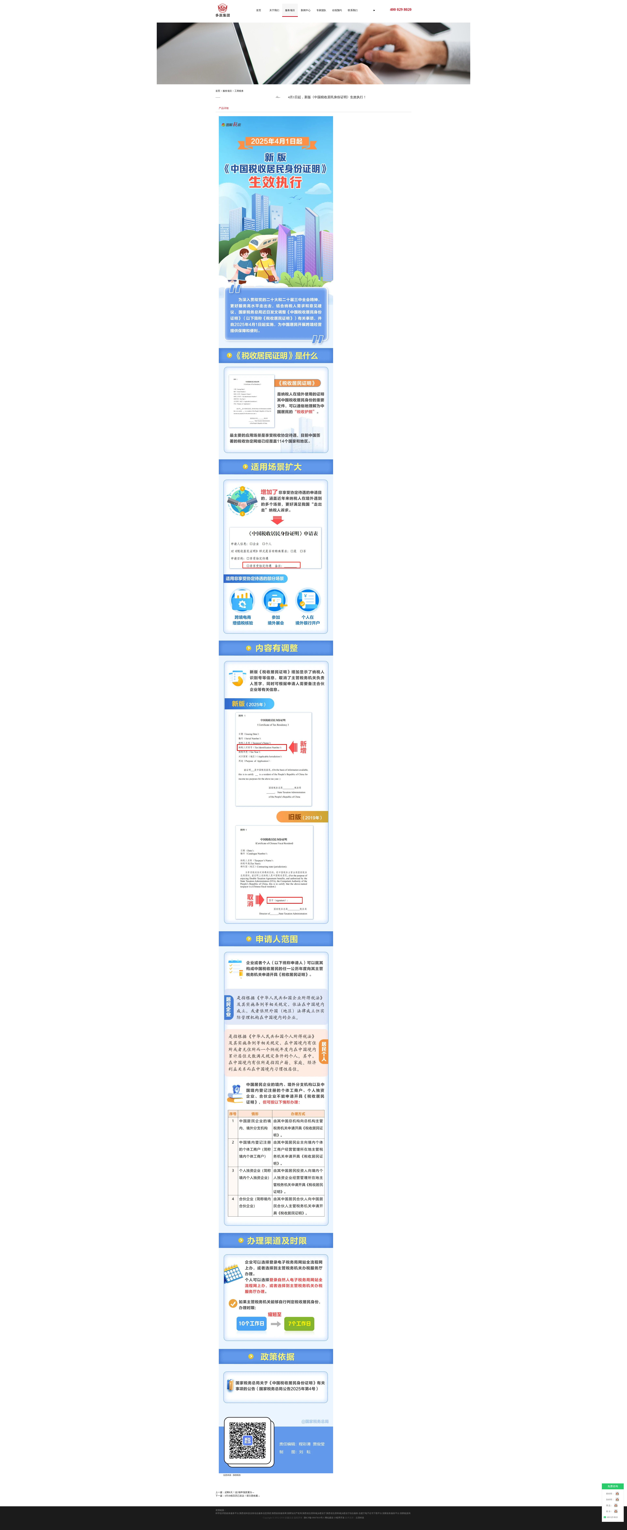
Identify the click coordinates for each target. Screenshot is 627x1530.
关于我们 (274, 10)
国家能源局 (405, 1513)
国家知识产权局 (294, 1513)
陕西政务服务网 (279, 1513)
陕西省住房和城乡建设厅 (314, 1513)
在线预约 (337, 10)
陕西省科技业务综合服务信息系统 (255, 1513)
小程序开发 (339, 1518)
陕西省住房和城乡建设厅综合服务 (342, 1513)
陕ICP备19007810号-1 (314, 1518)
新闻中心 (306, 10)
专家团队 (321, 10)
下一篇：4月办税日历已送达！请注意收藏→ (238, 1496)
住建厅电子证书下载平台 (370, 1513)
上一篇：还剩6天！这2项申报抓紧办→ (235, 1492)
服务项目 (290, 10)
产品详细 (224, 108)
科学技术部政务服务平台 (227, 1513)
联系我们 (353, 10)
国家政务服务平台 (390, 1513)
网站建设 (329, 1518)
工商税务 (239, 91)
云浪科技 (360, 1518)
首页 (258, 10)
